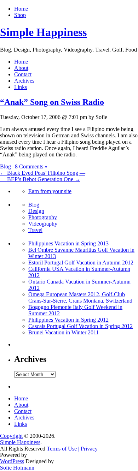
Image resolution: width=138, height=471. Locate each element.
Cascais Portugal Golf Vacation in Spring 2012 (80, 326)
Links (20, 87)
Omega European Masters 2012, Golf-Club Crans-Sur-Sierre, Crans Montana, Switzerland (80, 297)
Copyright (11, 436)
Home (21, 9)
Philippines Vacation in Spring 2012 (68, 320)
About (21, 68)
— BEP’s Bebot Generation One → (40, 179)
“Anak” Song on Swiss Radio (52, 102)
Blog (5, 166)
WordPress (12, 461)
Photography (42, 217)
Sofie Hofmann (17, 468)
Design (36, 211)
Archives (24, 81)
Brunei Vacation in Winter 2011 (63, 332)
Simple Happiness (43, 32)
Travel (35, 230)
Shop (20, 15)
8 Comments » (31, 166)
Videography (42, 224)
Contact (22, 74)
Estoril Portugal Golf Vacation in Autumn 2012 (80, 263)
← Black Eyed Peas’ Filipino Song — (42, 173)
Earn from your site (49, 191)
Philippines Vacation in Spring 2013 (68, 243)
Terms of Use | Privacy (72, 449)
